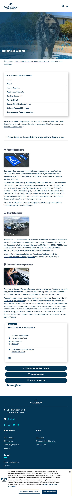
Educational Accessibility (19, 76)
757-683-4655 (17, 336)
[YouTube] (14, 424)
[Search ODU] (63, 6)
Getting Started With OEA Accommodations (32, 61)
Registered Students (15, 92)
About (9, 84)
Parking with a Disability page (19, 205)
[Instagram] (10, 358)
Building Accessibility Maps (18, 108)
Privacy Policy (48, 484)
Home (10, 61)
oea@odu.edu (17, 341)
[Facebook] (4, 424)
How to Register (13, 88)
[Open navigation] (67, 6)
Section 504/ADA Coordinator (19, 104)
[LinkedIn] (18, 424)
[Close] (70, 472)
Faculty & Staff (12, 100)
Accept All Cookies (49, 491)
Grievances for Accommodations (20, 112)
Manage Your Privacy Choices (29, 491)
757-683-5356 (17, 338)
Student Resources (14, 96)
